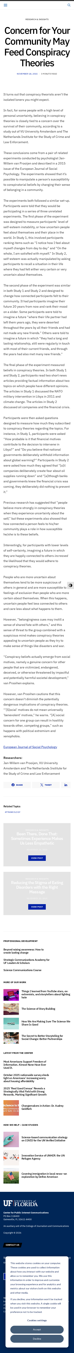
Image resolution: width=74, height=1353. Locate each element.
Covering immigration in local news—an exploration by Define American (44, 1175)
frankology (13, 812)
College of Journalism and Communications (47, 1226)
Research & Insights (37, 19)
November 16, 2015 (37, 849)
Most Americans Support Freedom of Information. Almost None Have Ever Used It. (24, 1064)
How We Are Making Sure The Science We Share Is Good (46, 1023)
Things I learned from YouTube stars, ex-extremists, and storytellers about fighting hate (46, 994)
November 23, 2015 (37, 898)
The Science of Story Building (38, 1008)
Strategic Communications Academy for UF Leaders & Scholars (26, 961)
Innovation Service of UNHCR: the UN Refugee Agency (43, 1157)
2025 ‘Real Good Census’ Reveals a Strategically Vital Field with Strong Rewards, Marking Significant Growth (24, 1091)
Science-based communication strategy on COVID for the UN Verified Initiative (44, 1139)
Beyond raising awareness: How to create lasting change (23, 951)
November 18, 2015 (27, 73)
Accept (37, 1329)
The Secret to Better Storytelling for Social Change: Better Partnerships (42, 1037)
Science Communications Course (22, 970)
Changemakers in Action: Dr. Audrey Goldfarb (43, 1107)
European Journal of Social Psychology (30, 747)
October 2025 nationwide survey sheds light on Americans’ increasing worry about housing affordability (26, 1078)
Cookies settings (37, 1320)
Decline (37, 1338)
